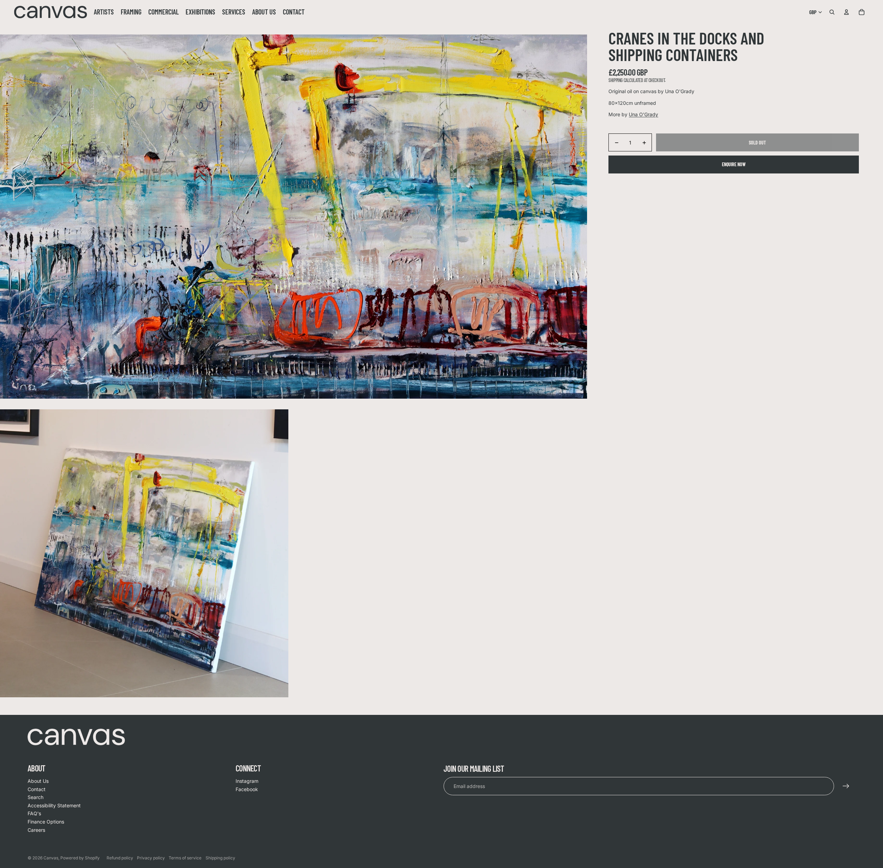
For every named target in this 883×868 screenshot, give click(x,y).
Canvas (50, 857)
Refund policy (120, 857)
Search (35, 797)
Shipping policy (220, 857)
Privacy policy (151, 857)
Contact (37, 789)
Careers (36, 830)
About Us (38, 781)
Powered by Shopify (80, 857)
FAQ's (34, 813)
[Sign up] (846, 786)
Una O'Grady (643, 115)
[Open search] (832, 12)
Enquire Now (734, 165)
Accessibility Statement (54, 805)
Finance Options (46, 822)
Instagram (247, 781)
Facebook (247, 789)
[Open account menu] (846, 12)
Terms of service (185, 857)
